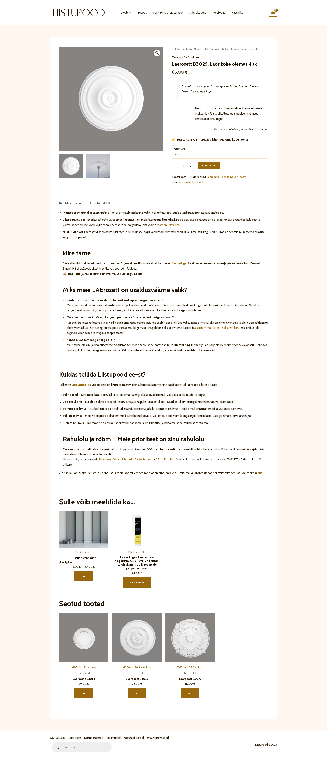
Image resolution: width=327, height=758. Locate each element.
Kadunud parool (134, 737)
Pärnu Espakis (164, 459)
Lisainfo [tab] (80, 203)
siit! (260, 473)
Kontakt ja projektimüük (168, 12)
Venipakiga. (179, 263)
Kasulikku (237, 12)
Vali (83, 576)
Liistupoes (105, 459)
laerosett (197, 182)
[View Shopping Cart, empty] (273, 12)
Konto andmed (93, 737)
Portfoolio (219, 12)
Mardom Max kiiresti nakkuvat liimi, (217, 328)
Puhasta (177, 154)
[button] (157, 53)
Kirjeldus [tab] (65, 203)
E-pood (142, 12)
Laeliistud (187, 49)
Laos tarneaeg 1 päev (233, 176)
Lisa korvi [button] (137, 582)
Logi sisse (75, 737)
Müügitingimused (158, 737)
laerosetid (185, 182)
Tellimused (113, 737)
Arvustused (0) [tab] (99, 203)
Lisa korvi (209, 165)
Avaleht (126, 12)
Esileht (176, 49)
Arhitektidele (197, 12)
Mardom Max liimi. (168, 225)
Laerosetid (201, 49)
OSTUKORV (58, 737)
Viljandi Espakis (123, 459)
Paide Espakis (143, 459)
